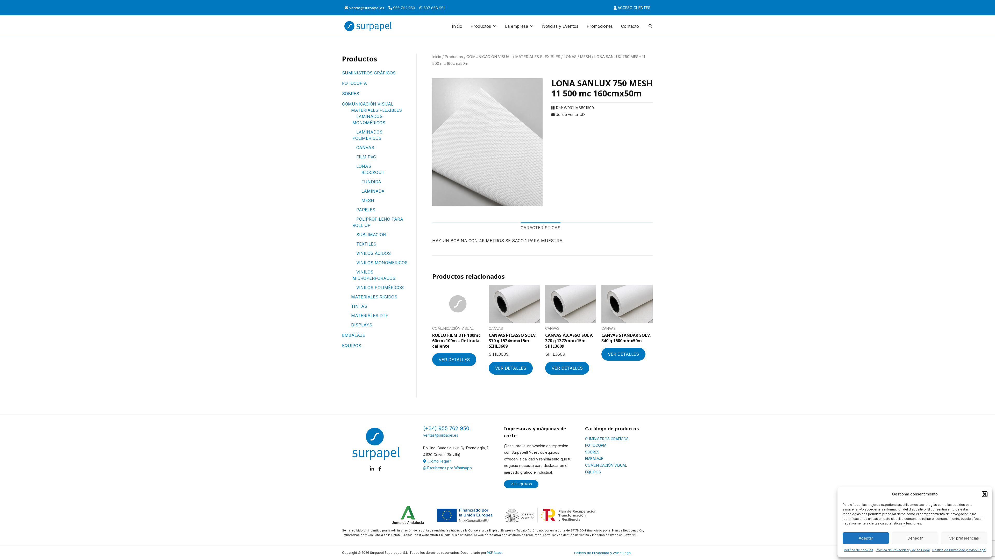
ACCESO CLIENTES (633, 7)
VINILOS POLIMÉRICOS (380, 287)
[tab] (540, 227)
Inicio (457, 26)
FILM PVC (366, 156)
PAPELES (365, 209)
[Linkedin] (372, 468)
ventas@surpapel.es (366, 8)
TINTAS (359, 306)
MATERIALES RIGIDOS (374, 296)
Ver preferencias (964, 538)
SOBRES (350, 93)
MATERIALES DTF (369, 315)
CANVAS (365, 147)
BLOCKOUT (373, 172)
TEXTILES (366, 244)
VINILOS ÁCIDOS (373, 253)
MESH (367, 200)
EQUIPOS (351, 345)
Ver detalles (454, 359)
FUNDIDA (371, 181)
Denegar (915, 538)
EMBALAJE (353, 335)
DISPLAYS (361, 324)
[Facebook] (380, 468)
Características (540, 227)
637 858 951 (433, 8)
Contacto (630, 26)
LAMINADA (373, 191)
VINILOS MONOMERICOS (382, 262)
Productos (454, 56)
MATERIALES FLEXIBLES (376, 110)
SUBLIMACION (371, 234)
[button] (984, 494)
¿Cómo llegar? (438, 461)
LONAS (363, 166)
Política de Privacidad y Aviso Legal (903, 550)
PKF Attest (495, 553)
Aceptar (866, 538)
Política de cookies (858, 550)
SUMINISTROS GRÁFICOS (369, 72)
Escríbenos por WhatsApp (449, 468)
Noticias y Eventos (560, 26)
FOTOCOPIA (354, 83)
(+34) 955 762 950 (446, 428)
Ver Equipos (521, 484)
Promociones (600, 26)
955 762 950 (403, 8)
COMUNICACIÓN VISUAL (367, 104)
